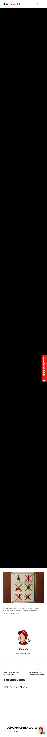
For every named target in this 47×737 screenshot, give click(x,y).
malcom (14, 294)
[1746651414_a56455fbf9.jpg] (23, 587)
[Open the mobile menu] (41, 4)
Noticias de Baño (8, 275)
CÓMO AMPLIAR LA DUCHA (22, 727)
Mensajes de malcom (23, 653)
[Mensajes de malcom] (5, 294)
